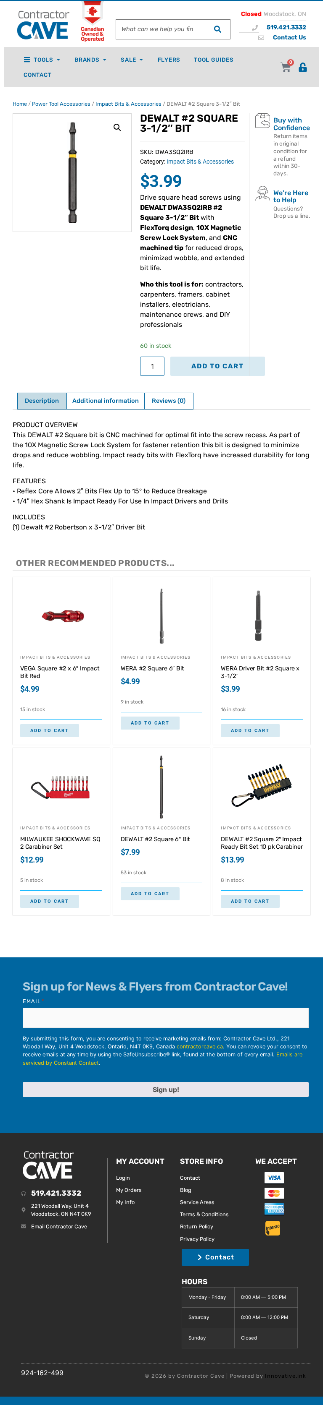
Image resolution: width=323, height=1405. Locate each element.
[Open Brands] (104, 59)
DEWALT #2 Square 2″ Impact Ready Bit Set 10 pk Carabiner (261, 843)
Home (20, 104)
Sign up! (166, 1089)
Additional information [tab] (105, 400)
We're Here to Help (290, 196)
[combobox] (160, 29)
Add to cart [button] (49, 730)
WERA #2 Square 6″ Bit (152, 668)
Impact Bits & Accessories (128, 104)
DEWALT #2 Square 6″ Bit (155, 839)
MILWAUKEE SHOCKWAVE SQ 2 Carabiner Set (60, 843)
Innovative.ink (285, 1376)
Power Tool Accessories (61, 104)
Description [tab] (42, 400)
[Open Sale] (141, 59)
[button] (117, 127)
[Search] (217, 29)
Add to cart (217, 366)
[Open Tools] (58, 59)
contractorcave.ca (200, 1046)
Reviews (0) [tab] (168, 400)
